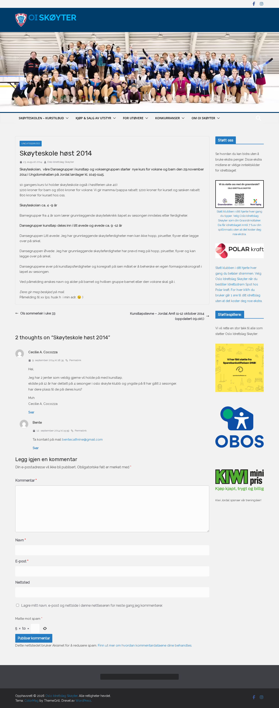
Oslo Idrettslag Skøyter (60, 161)
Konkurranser (167, 118)
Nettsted (22, 582)
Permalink (75, 360)
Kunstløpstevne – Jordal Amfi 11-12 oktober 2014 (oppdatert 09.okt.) (167, 316)
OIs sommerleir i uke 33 (37, 313)
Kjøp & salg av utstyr (93, 118)
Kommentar (26, 480)
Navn (20, 540)
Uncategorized (30, 143)
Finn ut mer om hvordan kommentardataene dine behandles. (145, 645)
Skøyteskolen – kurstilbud (41, 118)
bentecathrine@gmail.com (82, 439)
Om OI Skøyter (203, 118)
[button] (66, 118)
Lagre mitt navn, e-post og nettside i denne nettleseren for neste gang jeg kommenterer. (92, 605)
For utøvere (133, 118)
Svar (31, 412)
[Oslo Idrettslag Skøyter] (139, 35)
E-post (21, 561)
